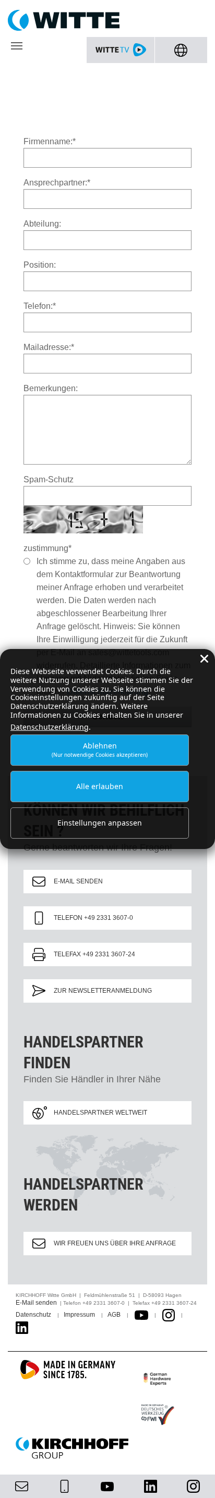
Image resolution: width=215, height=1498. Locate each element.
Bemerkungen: (50, 388)
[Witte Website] (107, 20)
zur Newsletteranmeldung (103, 990)
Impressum (79, 1314)
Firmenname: (49, 141)
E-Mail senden (78, 881)
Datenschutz (33, 1314)
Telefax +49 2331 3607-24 (94, 954)
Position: (39, 264)
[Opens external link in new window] (141, 1314)
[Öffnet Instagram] (168, 1314)
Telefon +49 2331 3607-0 (93, 917)
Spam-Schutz (48, 479)
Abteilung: (42, 223)
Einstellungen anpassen (99, 823)
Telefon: (39, 306)
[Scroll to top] (194, 1477)
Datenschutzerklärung (49, 727)
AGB (114, 1314)
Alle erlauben (99, 786)
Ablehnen (100, 749)
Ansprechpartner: (56, 182)
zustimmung (47, 548)
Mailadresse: (48, 347)
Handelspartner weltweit (100, 1112)
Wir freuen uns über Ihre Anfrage (115, 1243)
